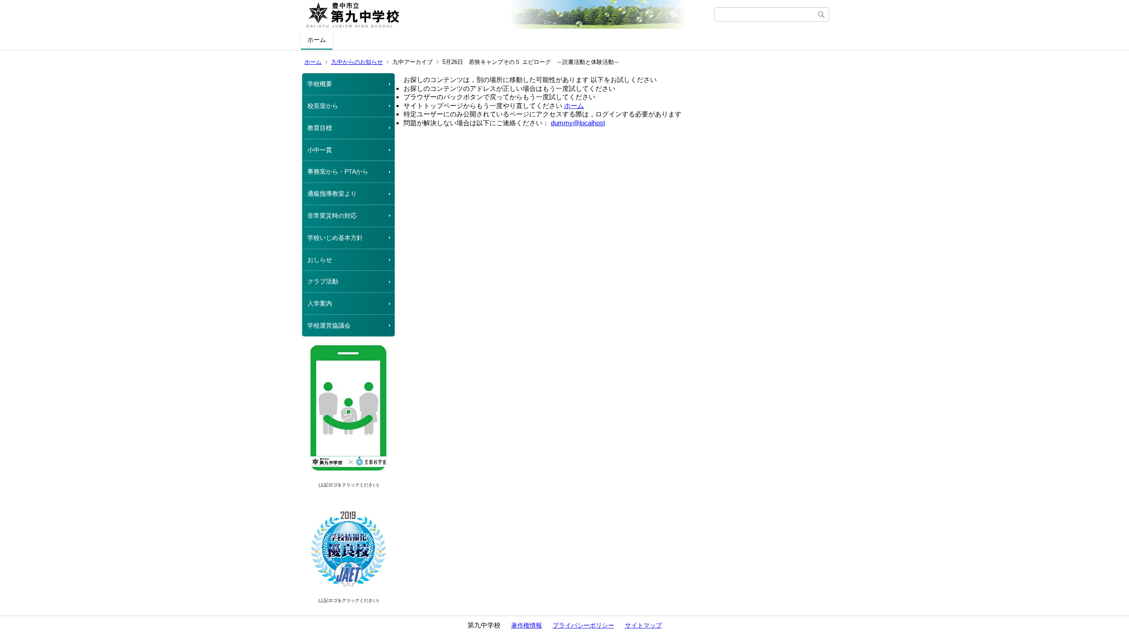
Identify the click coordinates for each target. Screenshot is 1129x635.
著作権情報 (526, 625)
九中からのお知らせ (357, 62)
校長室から (322, 105)
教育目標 (319, 127)
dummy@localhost (578, 123)
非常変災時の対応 (332, 215)
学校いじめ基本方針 (335, 237)
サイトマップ (643, 625)
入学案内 (319, 303)
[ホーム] (508, 14)
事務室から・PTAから (337, 171)
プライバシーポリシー (583, 625)
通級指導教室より (332, 193)
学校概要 (319, 83)
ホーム (316, 39)
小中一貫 (319, 149)
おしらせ (319, 259)
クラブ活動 (322, 281)
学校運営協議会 (329, 325)
